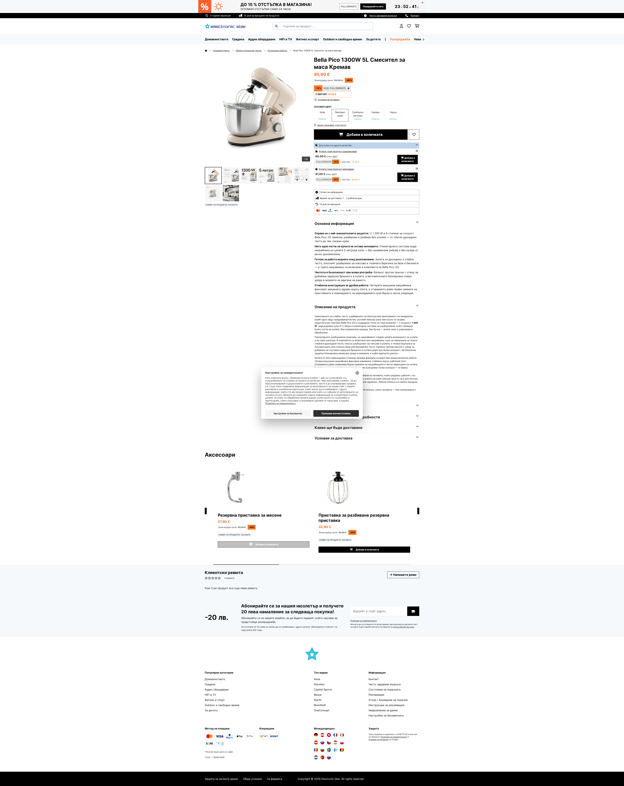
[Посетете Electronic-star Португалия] (322, 757)
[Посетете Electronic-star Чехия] (329, 742)
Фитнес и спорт (215, 700)
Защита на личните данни (221, 778)
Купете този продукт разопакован (338, 151)
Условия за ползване (378, 739)
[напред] (423, 39)
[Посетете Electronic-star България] (322, 750)
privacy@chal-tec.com (403, 627)
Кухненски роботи (277, 50)
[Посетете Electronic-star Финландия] (335, 750)
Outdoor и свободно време (222, 705)
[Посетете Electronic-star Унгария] (335, 742)
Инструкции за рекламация (386, 705)
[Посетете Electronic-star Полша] (342, 742)
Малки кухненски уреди (249, 50)
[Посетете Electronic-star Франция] (335, 735)
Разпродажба (400, 39)
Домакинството (221, 50)
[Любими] (409, 26)
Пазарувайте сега (373, 6)
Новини (419, 39)
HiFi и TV (210, 694)
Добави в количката (364, 134)
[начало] (209, 50)
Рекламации (376, 694)
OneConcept (321, 710)
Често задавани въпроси (383, 15)
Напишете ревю (404, 574)
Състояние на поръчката (385, 689)
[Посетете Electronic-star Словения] (329, 757)
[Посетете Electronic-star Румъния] (316, 750)
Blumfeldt (320, 705)
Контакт (415, 15)
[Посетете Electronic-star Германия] (316, 735)
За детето (211, 710)
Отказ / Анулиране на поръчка (388, 700)
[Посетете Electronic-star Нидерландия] (316, 757)
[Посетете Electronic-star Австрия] (322, 735)
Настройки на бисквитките (386, 715)
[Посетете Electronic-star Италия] (342, 735)
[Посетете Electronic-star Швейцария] (329, 735)
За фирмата (274, 778)
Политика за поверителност (363, 621)
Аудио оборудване (216, 689)
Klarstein (319, 684)
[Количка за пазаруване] (417, 26)
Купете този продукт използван (336, 169)
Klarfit (317, 700)
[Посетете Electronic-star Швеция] (329, 750)
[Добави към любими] (414, 134)
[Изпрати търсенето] (276, 26)
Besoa (317, 694)
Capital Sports (323, 689)
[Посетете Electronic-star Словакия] (322, 742)
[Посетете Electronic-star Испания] (316, 742)
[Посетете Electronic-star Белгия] (342, 750)
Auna (317, 679)
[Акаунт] (401, 26)
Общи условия (252, 778)
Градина (210, 684)
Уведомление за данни (383, 710)
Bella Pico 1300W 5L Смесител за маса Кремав (317, 50)
